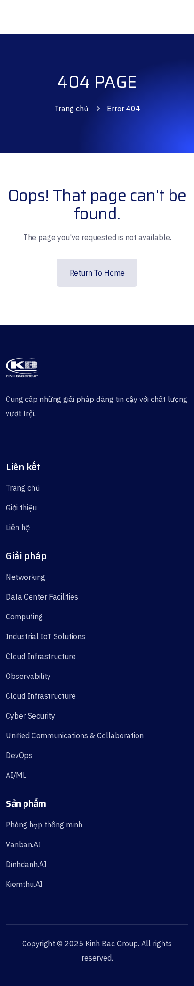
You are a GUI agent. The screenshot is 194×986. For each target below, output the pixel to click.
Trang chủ (71, 108)
